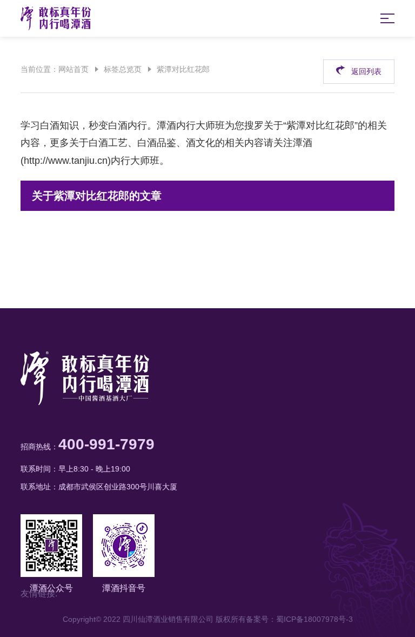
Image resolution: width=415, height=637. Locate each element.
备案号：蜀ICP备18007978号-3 (299, 619)
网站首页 (73, 69)
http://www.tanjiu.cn (66, 160)
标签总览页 (123, 69)
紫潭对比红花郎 (183, 69)
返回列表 (366, 71)
